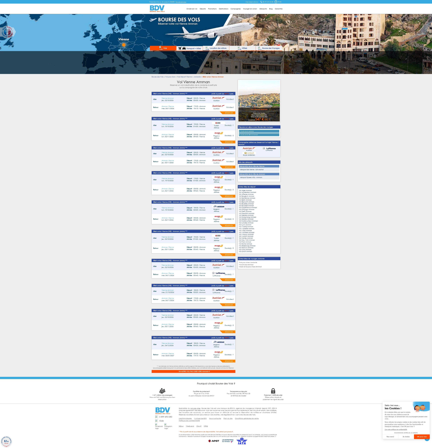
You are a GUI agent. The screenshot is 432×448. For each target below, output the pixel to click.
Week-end (190, 426)
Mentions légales (185, 418)
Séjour (181, 426)
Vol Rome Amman (245, 244)
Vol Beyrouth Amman (246, 202)
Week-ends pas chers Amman (250, 267)
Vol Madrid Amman (246, 227)
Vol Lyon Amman (245, 225)
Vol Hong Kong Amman (247, 217)
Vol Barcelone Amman (247, 198)
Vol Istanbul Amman (246, 219)
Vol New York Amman (247, 240)
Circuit (198, 426)
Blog (270, 9)
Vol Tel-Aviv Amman (246, 248)
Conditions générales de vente (247, 418)
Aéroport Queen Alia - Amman (251, 177)
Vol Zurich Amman (245, 251)
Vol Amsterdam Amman (247, 192)
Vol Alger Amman (245, 190)
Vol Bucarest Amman (246, 206)
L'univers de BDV (200, 418)
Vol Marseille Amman (246, 229)
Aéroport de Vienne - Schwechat (251, 170)
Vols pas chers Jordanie (248, 262)
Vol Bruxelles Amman (246, 204)
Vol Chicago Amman (246, 209)
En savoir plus (181, 2)
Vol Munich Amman (246, 236)
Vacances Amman (246, 264)
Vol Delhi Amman (245, 211)
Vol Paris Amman (245, 242)
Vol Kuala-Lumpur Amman (248, 221)
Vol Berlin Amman (245, 200)
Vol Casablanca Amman (248, 208)
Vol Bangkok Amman (246, 196)
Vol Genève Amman (246, 215)
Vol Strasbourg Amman (247, 246)
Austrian (249, 150)
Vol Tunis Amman (245, 250)
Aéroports (263, 9)
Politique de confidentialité (189, 420)
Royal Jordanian (249, 155)
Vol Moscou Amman (246, 234)
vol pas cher (195, 408)
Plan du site (228, 418)
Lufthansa (269, 150)
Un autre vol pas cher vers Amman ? (194, 371)
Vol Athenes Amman (246, 194)
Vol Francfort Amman (246, 213)
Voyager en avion (250, 9)
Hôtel (206, 426)
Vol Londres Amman (246, 223)
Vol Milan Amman (245, 230)
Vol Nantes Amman (246, 238)
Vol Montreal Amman (246, 232)
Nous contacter (215, 418)
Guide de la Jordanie (247, 131)
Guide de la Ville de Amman (249, 135)
